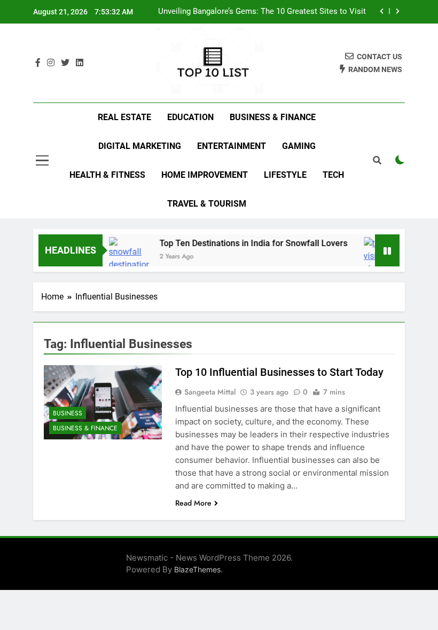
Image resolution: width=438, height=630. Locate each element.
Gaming (299, 146)
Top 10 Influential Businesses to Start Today (279, 372)
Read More (193, 503)
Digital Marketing (139, 146)
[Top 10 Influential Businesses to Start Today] (103, 402)
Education (190, 117)
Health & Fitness (107, 175)
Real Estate (124, 117)
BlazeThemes (197, 569)
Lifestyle (285, 175)
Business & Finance (273, 117)
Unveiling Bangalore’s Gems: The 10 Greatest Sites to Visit (262, 11)
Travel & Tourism (206, 204)
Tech (333, 175)
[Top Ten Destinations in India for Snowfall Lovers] (124, 254)
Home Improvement (204, 175)
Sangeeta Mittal (210, 392)
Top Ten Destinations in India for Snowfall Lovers (249, 243)
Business (67, 413)
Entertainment (231, 146)
